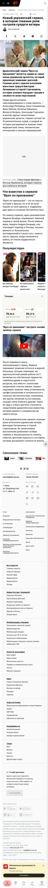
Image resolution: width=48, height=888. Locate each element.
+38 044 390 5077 (32, 477)
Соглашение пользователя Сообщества (35, 516)
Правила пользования (11, 535)
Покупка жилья (12, 732)
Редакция (6, 516)
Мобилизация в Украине (18, 622)
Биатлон (10, 756)
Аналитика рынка (13, 729)
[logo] (15, 3)
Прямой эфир (12, 575)
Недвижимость (13, 726)
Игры (27, 550)
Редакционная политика (11, 520)
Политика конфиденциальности (11, 539)
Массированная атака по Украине (20, 608)
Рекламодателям (9, 531)
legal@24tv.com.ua (30, 850)
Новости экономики (16, 652)
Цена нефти (11, 655)
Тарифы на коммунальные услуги (20, 665)
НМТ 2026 (10, 712)
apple (26, 808)
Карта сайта (30, 546)
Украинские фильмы (14, 685)
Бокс (8, 747)
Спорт (9, 743)
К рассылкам (14, 793)
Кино (5, 10)
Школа (9, 709)
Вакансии (29, 534)
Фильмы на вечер (13, 688)
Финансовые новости (15, 661)
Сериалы (12, 10)
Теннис (9, 753)
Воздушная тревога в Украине (18, 605)
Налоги (9, 668)
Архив (28, 542)
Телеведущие (7, 527)
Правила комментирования (32, 522)
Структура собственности (35, 538)
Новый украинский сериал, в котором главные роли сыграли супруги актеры (31, 10)
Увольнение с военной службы (18, 625)
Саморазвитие (12, 715)
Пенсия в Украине (14, 671)
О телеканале (8, 523)
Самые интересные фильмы (17, 682)
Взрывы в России (13, 611)
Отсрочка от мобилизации (17, 638)
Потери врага (12, 615)
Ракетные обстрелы (14, 595)
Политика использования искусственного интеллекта (12, 546)
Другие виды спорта (14, 759)
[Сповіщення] (45, 3)
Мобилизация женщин (15, 632)
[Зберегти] (41, 36)
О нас (5, 512)
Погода (9, 584)
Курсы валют (12, 658)
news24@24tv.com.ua (11, 477)
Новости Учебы (14, 702)
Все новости (12, 565)
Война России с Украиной (18, 592)
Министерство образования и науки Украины (24, 706)
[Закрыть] (43, 865)
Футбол (9, 750)
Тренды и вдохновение (15, 736)
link (27, 486)
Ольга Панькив (13, 29)
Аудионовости (12, 581)
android (10, 808)
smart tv (10, 815)
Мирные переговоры (15, 602)
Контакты (29, 530)
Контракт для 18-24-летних (17, 635)
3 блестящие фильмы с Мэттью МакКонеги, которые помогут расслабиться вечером (22, 182)
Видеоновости (12, 578)
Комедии (10, 691)
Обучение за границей (15, 718)
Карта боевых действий (16, 599)
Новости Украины (13, 572)
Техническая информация (35, 526)
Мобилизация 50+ (13, 629)
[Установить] (24, 871)
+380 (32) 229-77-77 (16, 848)
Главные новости (13, 569)
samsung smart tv (26, 815)
